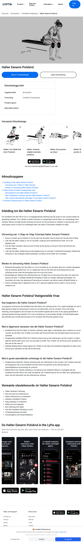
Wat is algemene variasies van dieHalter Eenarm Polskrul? (27, 195)
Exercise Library (32, 4)
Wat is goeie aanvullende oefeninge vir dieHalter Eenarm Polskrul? (30, 198)
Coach (31, 525)
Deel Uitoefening (58, 75)
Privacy (5, 519)
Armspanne (15, 13)
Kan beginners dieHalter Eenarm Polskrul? (21, 193)
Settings (41, 539)
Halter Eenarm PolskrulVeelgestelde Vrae (19, 190)
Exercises (5, 13)
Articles (31, 519)
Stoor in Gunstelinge (20, 75)
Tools (30, 522)
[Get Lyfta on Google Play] (29, 490)
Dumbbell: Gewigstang (30, 13)
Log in (74, 4)
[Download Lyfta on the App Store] (10, 490)
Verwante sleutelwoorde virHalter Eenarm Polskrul (22, 201)
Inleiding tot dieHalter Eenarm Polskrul (18, 182)
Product (20, 4)
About (60, 4)
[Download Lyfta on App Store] (34, 161)
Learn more (62, 532)
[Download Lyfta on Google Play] (48, 161)
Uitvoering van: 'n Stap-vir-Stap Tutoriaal (20, 185)
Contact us (7, 516)
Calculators (48, 4)
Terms (5, 522)
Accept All (68, 539)
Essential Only (15, 539)
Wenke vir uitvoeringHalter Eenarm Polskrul (21, 188)
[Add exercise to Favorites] (20, 127)
